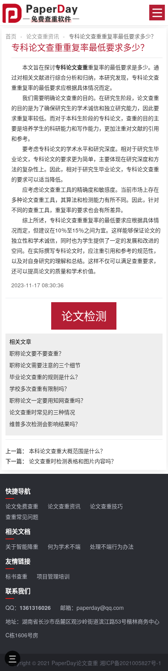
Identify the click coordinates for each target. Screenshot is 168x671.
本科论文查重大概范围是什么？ (67, 451)
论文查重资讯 (42, 36)
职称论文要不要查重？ (36, 353)
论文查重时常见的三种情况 (42, 412)
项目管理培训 (53, 576)
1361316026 (35, 607)
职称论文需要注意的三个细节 (44, 365)
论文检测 (84, 316)
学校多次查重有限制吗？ (39, 388)
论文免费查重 (21, 506)
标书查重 (16, 576)
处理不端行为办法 (112, 546)
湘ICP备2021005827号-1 (130, 663)
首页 (10, 36)
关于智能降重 (21, 546)
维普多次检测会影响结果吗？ (44, 424)
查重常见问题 (21, 516)
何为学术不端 (64, 546)
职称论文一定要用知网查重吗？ (47, 400)
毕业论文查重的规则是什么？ (44, 377)
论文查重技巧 (106, 506)
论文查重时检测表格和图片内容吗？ (72, 461)
